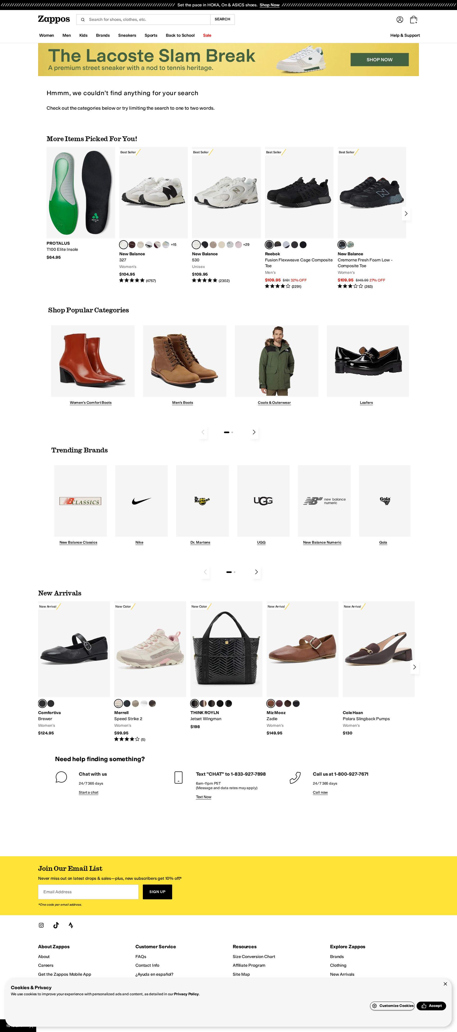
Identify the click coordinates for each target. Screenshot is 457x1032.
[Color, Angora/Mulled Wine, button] (157, 244)
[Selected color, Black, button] (42, 703)
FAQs (140, 956)
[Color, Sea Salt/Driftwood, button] (213, 244)
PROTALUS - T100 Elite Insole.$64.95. (81, 203)
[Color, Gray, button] (286, 244)
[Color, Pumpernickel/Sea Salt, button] (132, 244)
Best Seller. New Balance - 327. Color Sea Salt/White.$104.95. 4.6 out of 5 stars (153, 215)
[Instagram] (41, 925)
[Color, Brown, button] (277, 244)
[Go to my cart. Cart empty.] (413, 19)
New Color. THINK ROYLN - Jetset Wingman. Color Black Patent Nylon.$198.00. (226, 665)
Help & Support (405, 35)
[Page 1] (226, 432)
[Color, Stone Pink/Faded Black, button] (238, 244)
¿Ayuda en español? (154, 974)
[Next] (406, 213)
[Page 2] (232, 432)
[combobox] (143, 19)
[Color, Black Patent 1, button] (203, 703)
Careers (45, 965)
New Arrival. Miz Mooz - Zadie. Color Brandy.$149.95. (303, 668)
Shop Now (270, 4)
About (44, 956)
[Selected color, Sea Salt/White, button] (123, 244)
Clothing (338, 965)
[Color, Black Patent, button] (51, 703)
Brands (337, 956)
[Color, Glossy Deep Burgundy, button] (220, 703)
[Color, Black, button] (296, 703)
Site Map (241, 974)
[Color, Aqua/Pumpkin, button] (350, 244)
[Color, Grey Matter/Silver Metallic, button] (230, 244)
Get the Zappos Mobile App (64, 974)
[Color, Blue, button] (294, 244)
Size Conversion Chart (254, 956)
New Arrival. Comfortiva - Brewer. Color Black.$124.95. (74, 668)
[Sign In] (400, 19)
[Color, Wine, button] (279, 703)
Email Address (57, 891)
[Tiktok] (56, 925)
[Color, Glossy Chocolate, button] (211, 703)
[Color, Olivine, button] (152, 703)
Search (222, 19)
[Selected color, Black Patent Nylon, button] (194, 703)
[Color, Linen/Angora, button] (140, 244)
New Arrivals (342, 974)
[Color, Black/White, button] (303, 244)
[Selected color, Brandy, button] (271, 703)
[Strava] (71, 925)
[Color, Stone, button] (135, 703)
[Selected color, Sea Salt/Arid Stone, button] (196, 244)
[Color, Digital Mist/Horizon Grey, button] (149, 244)
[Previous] (203, 432)
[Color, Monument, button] (127, 703)
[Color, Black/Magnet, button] (204, 244)
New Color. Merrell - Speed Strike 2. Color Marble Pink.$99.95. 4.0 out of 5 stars (150, 671)
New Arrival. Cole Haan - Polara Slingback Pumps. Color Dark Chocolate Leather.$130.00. (379, 668)
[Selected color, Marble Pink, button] (118, 703)
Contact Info (147, 965)
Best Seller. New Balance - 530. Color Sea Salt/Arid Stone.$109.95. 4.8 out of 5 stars (226, 215)
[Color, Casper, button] (144, 703)
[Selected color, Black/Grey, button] (269, 244)
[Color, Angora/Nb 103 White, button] (166, 244)
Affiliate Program (249, 965)
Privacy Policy (186, 994)
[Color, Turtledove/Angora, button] (221, 244)
